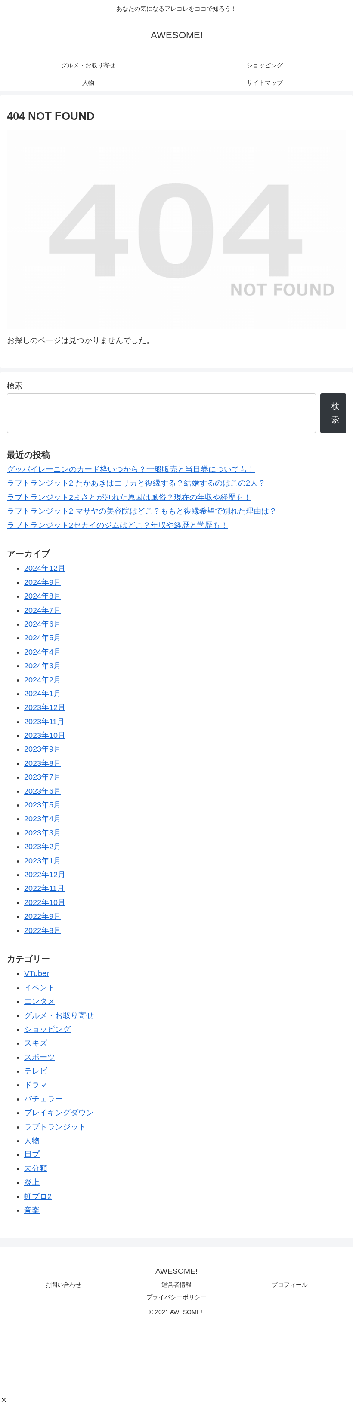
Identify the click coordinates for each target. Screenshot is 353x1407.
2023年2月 (42, 846)
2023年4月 (42, 818)
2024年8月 (42, 596)
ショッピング (47, 1029)
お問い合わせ (63, 1284)
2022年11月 (44, 888)
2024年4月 (42, 652)
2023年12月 (44, 707)
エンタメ (39, 1001)
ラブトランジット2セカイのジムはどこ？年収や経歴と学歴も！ (117, 525)
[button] (3, 1400)
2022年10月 (44, 902)
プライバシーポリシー (176, 1297)
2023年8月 (42, 763)
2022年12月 (44, 874)
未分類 (35, 1168)
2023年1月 (42, 860)
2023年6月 (42, 791)
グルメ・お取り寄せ (59, 1015)
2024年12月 (44, 568)
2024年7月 (42, 610)
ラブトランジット (55, 1127)
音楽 (32, 1210)
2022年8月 (42, 930)
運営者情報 (176, 1284)
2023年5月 (42, 805)
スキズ (35, 1043)
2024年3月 (42, 665)
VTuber (36, 973)
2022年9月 (42, 916)
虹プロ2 (38, 1196)
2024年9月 (42, 582)
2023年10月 (44, 735)
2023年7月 (42, 777)
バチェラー (43, 1099)
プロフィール (290, 1284)
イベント (39, 987)
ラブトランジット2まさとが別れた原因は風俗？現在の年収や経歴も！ (129, 497)
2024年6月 (42, 624)
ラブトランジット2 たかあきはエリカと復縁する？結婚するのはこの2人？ (136, 483)
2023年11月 (44, 721)
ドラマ (35, 1084)
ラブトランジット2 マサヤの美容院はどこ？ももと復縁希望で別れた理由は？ (142, 511)
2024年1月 (42, 693)
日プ (32, 1154)
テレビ (35, 1071)
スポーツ (39, 1057)
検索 (14, 386)
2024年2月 (42, 680)
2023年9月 (42, 749)
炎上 (32, 1182)
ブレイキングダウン (59, 1112)
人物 (32, 1140)
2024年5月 (42, 637)
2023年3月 (42, 833)
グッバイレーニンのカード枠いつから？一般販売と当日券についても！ (131, 469)
